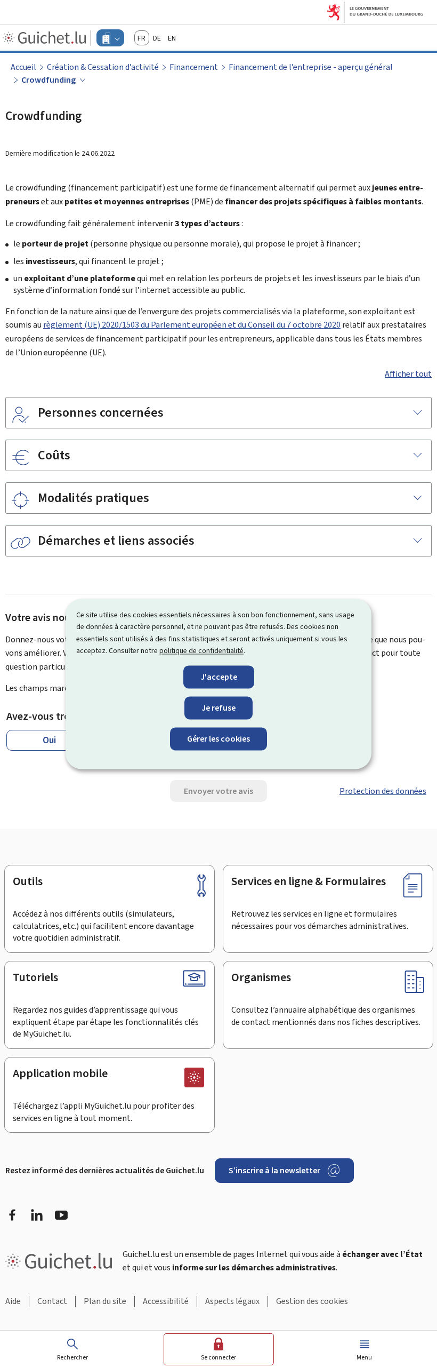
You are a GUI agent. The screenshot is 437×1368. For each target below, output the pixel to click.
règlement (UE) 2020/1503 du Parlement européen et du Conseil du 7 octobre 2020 (192, 324)
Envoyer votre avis (218, 791)
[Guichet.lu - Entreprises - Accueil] (45, 38)
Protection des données (382, 791)
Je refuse (218, 707)
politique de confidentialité (201, 651)
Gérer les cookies (218, 738)
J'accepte (218, 676)
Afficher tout (408, 373)
